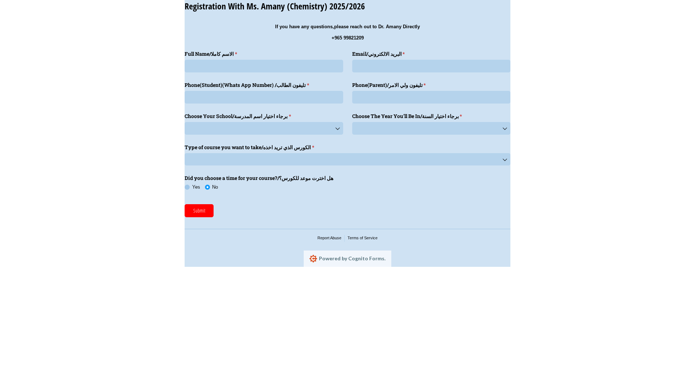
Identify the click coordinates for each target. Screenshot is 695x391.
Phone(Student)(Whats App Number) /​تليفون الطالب (257, 84)
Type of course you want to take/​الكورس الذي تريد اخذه (260, 147)
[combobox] (264, 128)
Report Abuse (329, 238)
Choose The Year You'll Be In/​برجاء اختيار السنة (417, 116)
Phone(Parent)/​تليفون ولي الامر (399, 84)
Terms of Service (363, 238)
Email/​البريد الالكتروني (389, 53)
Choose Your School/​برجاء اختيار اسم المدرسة (248, 116)
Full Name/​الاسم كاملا (221, 53)
